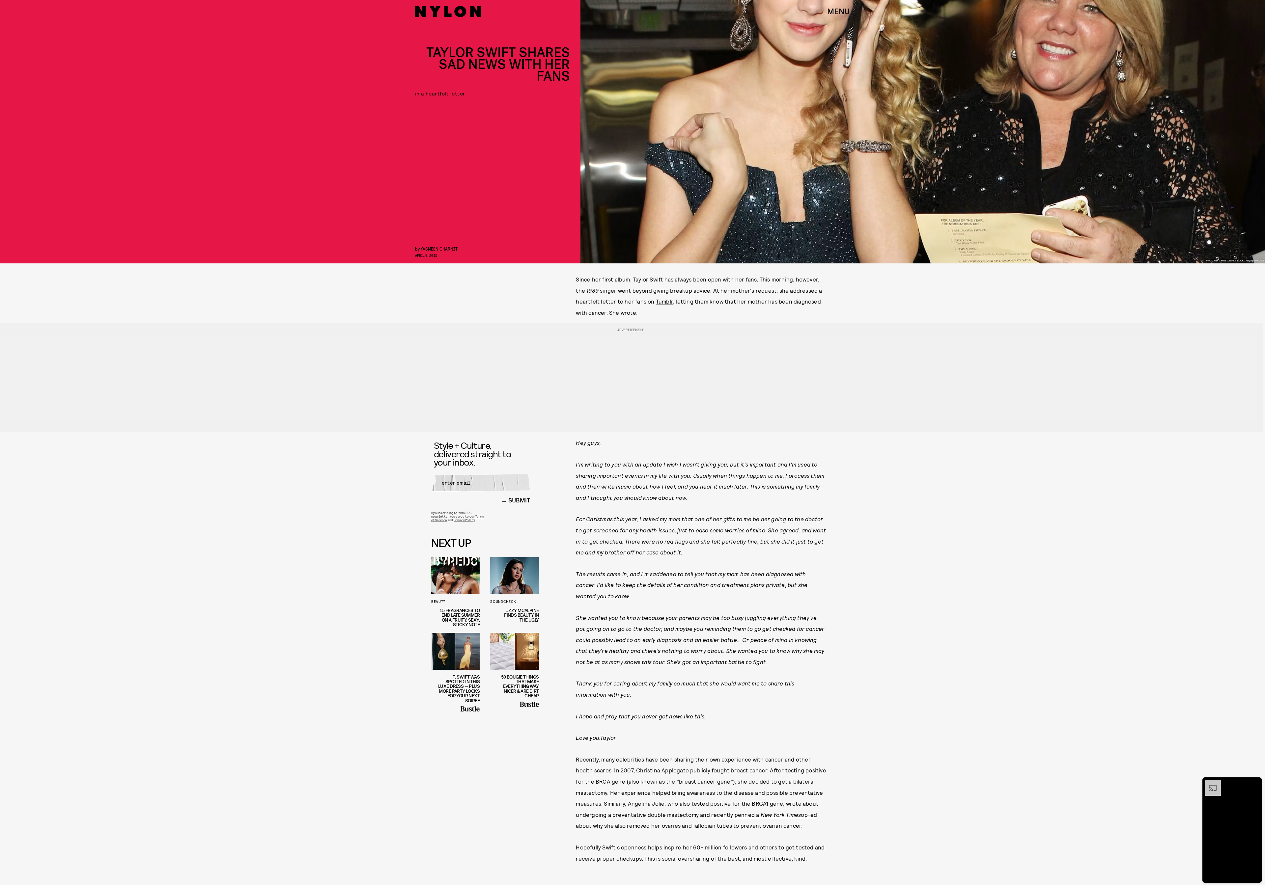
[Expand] (1209, 783)
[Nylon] (448, 11)
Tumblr (664, 301)
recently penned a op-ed (764, 814)
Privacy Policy (464, 520)
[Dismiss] (1254, 783)
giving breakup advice (681, 290)
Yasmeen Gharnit (439, 249)
